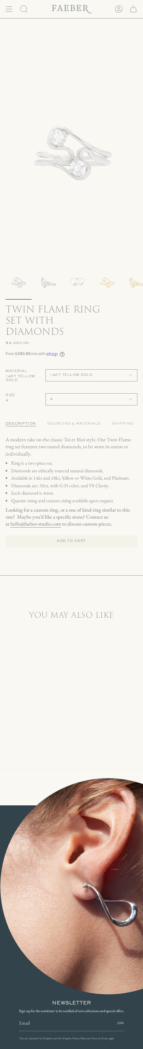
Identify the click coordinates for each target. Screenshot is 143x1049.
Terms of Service (99, 1038)
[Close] (132, 815)
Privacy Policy (79, 1038)
